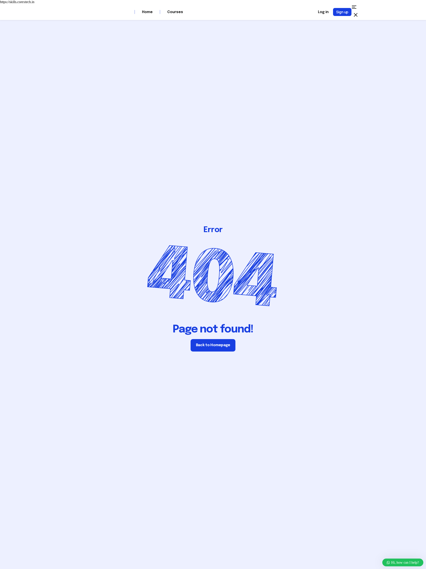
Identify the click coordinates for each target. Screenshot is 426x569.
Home (147, 12)
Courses (175, 12)
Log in (323, 12)
